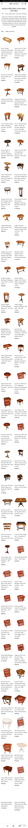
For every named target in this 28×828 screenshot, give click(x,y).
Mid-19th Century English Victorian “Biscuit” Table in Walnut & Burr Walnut (20, 254)
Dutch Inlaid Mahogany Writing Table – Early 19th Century (7, 657)
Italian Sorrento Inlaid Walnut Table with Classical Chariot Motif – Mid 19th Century (7, 358)
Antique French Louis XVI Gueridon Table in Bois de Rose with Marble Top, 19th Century (7, 202)
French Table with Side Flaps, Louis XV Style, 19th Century (7, 779)
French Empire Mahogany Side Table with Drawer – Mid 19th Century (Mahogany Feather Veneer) (21, 332)
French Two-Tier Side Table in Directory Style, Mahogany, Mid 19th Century (21, 463)
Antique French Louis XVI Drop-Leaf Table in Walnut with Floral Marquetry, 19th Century (21, 102)
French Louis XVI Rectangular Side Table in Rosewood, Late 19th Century (7, 512)
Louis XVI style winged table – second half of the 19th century (20, 536)
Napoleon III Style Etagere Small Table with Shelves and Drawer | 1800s (20, 780)
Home (2, 14)
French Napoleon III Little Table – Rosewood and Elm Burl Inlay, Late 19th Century (7, 412)
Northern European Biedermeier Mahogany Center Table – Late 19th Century (7, 281)
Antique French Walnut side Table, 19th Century (7, 100)
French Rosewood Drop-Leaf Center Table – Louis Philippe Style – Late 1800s (21, 633)
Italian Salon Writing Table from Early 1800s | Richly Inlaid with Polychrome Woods (21, 805)
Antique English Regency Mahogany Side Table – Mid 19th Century (21, 307)
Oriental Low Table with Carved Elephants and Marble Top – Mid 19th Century (21, 437)
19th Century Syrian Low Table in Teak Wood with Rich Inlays (20, 709)
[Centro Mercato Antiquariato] (14, 3)
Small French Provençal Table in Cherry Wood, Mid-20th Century (7, 756)
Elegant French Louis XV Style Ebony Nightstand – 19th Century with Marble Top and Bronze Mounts (21, 659)
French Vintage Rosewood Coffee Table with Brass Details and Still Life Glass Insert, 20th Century (7, 52)
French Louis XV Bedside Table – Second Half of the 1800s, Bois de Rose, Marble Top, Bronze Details (7, 685)
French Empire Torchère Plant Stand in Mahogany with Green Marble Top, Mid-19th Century (21, 202)
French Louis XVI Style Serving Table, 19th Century (7, 76)
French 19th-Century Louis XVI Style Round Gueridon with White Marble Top (7, 733)
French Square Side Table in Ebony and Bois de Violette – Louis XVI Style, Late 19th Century (21, 412)
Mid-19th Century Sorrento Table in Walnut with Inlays (19, 756)
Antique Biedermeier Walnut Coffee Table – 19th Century (6, 227)
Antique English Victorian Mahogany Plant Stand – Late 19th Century (7, 307)
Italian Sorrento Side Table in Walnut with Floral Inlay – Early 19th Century (7, 386)
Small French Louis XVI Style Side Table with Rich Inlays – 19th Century (7, 608)
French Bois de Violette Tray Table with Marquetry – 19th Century (7, 633)
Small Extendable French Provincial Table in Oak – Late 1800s (20, 608)
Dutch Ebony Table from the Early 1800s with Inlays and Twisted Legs (7, 709)
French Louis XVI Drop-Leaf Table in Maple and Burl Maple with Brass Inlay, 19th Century (21, 177)
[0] (19, 826)
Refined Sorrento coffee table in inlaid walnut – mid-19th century (20, 511)
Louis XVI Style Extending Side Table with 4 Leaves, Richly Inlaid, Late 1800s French (20, 685)
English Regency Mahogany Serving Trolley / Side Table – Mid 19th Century (6, 331)
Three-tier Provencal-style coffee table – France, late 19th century (7, 536)
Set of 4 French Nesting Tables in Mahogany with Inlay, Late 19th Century (7, 126)
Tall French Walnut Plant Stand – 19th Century (21, 558)
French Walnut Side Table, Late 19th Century (21, 486)
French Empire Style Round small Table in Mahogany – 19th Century (6, 559)
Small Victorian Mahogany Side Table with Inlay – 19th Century (20, 584)
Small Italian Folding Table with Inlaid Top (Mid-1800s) (6, 804)
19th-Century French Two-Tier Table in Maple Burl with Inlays (21, 732)
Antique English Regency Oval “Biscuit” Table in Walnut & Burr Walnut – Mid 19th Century (20, 282)
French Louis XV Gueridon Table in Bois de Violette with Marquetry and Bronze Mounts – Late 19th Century (20, 360)
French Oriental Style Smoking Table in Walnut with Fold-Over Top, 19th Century (7, 177)
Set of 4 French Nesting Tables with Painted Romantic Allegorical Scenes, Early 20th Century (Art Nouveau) (20, 127)
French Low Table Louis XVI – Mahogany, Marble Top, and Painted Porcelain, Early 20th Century (21, 387)
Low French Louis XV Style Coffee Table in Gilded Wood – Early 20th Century (6, 584)
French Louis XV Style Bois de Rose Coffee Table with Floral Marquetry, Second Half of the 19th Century (20, 52)
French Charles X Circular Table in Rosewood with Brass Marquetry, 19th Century (7, 152)
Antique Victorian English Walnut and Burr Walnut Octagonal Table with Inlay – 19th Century (21, 229)
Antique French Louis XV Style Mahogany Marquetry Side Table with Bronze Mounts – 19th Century (6, 255)
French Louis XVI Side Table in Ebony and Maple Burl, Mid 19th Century (7, 488)
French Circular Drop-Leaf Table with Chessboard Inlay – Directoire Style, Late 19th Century (6, 438)
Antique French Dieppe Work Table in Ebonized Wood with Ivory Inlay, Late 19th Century (21, 77)
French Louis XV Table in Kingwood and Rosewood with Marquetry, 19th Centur (20, 152)
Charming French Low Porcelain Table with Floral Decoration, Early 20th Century (7, 463)
